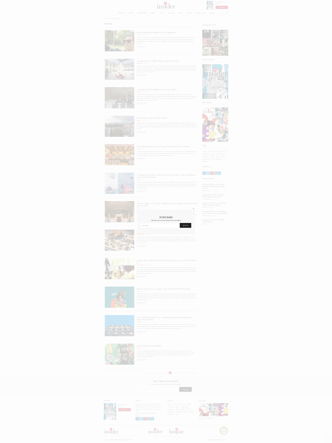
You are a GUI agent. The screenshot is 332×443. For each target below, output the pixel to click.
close (193, 208)
